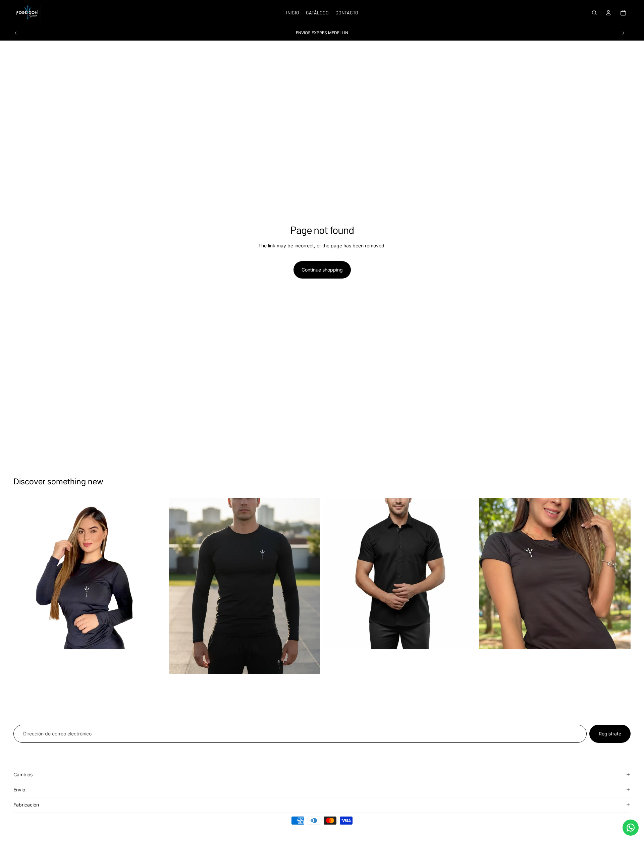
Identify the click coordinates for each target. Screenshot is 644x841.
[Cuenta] (608, 12)
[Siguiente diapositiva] (623, 32)
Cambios (23, 774)
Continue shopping (322, 270)
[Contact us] (631, 828)
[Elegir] (154, 639)
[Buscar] (594, 12)
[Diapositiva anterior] (15, 32)
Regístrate (610, 733)
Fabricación (26, 804)
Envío (19, 789)
